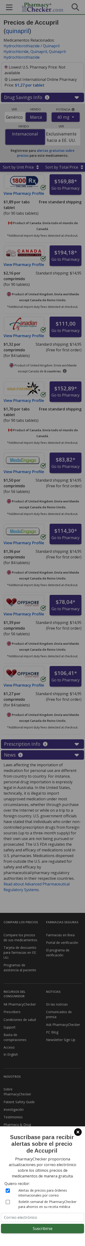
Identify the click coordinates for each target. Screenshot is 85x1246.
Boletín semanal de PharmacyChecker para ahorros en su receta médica (47, 1204)
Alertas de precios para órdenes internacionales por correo (42, 1193)
